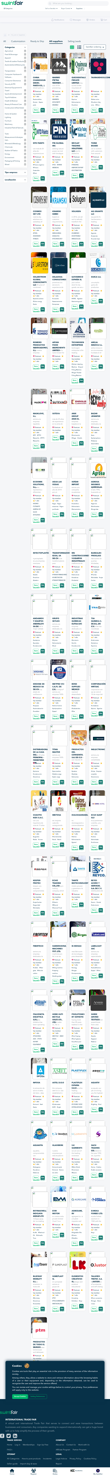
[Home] (23, 2)
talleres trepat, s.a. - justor (96, 1278)
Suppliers (79, 8)
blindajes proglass (96, 554)
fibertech (38, 946)
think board (94, 144)
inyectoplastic (39, 553)
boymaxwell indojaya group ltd (39, 1212)
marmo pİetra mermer (56, 79)
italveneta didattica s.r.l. (38, 1016)
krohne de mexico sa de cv (39, 685)
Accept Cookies (20, 1396)
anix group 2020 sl (75, 415)
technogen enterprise (77, 344)
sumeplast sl (57, 1277)
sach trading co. (95, 1147)
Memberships (28, 1445)
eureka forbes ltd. (97, 1212)
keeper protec (37, 882)
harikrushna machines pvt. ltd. (58, 948)
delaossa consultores (58, 278)
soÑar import (75, 483)
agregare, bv (77, 1212)
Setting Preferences (37, 1396)
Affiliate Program (63, 1450)
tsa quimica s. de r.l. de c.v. (96, 620)
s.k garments (77, 1146)
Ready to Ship (37, 41)
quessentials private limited (77, 79)
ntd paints (38, 143)
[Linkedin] (15, 1436)
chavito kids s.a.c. (38, 816)
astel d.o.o (58, 1083)
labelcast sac (96, 947)
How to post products (31, 1459)
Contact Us (71, 1445)
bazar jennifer (95, 415)
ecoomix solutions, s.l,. (38, 483)
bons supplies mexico (76, 685)
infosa (36, 1083)
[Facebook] (2, 1436)
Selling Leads (74, 41)
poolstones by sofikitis (77, 1015)
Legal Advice (61, 1459)
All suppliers (56, 41)
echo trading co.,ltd (56, 882)
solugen (76, 211)
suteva (56, 414)
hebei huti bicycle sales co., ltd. (57, 1016)
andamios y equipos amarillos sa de (38, 620)
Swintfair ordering (94, 47)
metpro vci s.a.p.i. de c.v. (58, 685)
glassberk (57, 1145)
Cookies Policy (90, 1459)
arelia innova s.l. (96, 344)
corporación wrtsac (97, 685)
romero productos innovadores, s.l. (39, 344)
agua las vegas (57, 483)
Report (59, 1464)
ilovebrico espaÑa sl (77, 278)
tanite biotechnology (77, 882)
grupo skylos (56, 620)
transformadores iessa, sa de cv (58, 554)
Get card (42, 111)
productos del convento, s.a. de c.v (77, 751)
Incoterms (78, 1471)
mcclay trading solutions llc (77, 145)
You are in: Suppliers (18, 35)
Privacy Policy (75, 1459)
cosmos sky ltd (37, 212)
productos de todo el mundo (39, 1343)
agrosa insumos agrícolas (96, 483)
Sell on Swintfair (50, 8)
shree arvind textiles (95, 1016)
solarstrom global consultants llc (39, 278)
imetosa (56, 815)
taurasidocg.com (97, 78)
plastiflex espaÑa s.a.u (77, 1084)
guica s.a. (96, 277)
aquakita (38, 1145)
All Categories (13, 1459)
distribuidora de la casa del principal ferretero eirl (39, 751)
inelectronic (97, 749)
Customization (18, 41)
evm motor (56, 1212)
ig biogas (76, 946)
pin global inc (58, 144)
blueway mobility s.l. (37, 1278)
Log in (17, 1445)
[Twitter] (8, 1436)
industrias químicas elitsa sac (77, 620)
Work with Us (83, 1445)
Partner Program (79, 1450)
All (4, 41)
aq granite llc (97, 212)
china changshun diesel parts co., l (39, 79)
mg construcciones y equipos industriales (77, 554)
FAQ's (9, 1450)
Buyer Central (66, 8)
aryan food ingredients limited (58, 344)
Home (12, 1474)
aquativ (95, 1083)
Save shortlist (36, 111)
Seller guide (12, 1464)
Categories (8, 8)
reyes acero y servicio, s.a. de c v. (96, 882)
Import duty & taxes (28, 1464)
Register (34, 1474)
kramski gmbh (56, 212)
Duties (55, 1474)
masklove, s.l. (38, 415)
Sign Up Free (42, 1445)
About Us (60, 1445)
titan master (56, 751)
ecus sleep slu (96, 816)
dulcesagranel (77, 815)
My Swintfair (97, 1474)
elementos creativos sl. (77, 1278)
